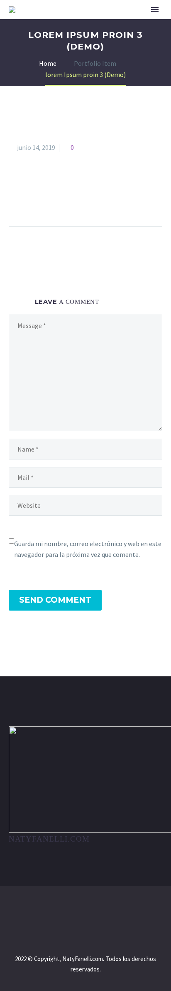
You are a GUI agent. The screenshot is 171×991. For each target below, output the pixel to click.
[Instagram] (85, 908)
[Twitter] (31, 200)
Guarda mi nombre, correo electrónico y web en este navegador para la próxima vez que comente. (87, 549)
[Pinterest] (46, 200)
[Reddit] (93, 200)
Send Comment (55, 600)
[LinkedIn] (77, 200)
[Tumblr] (62, 200)
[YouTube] (96, 908)
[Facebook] (16, 200)
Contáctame (134, 23)
